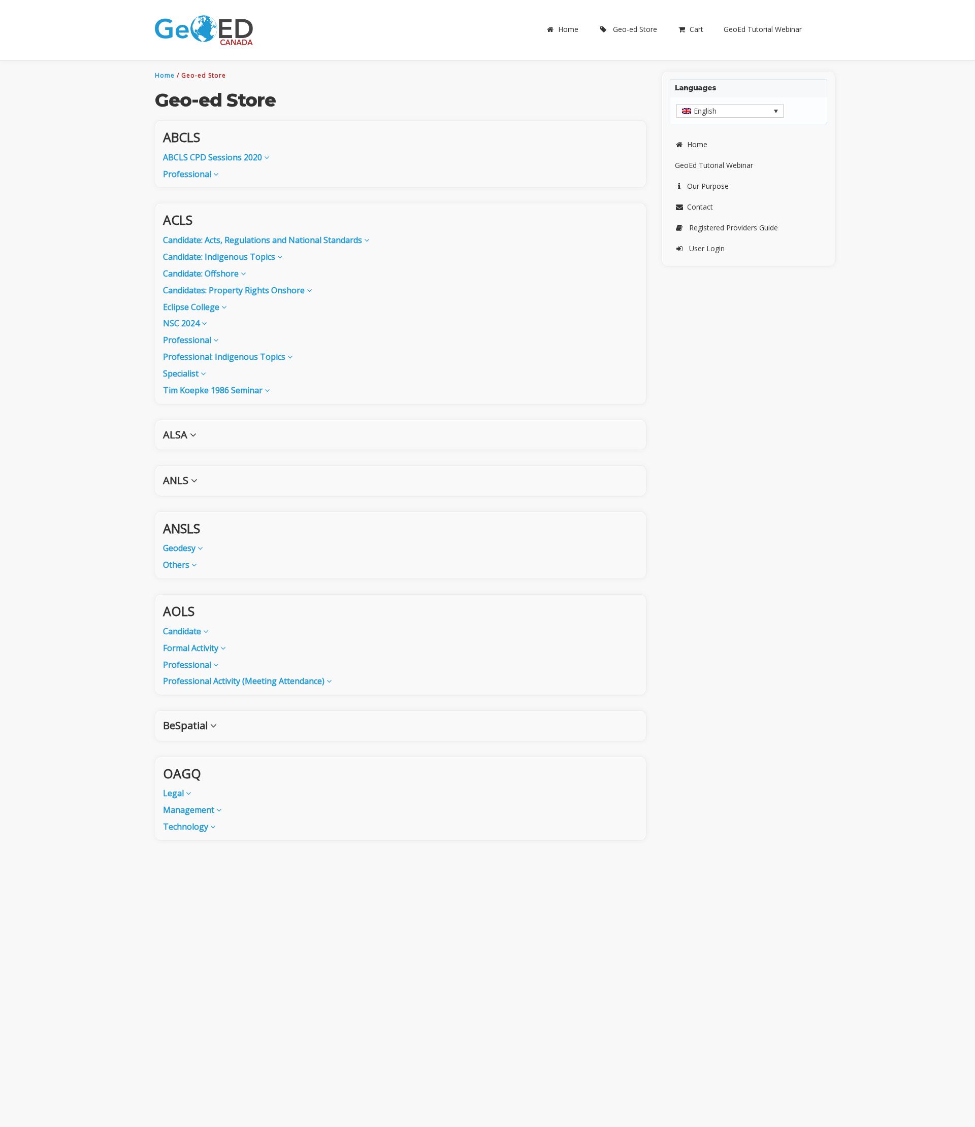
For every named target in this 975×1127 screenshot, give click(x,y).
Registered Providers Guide (733, 227)
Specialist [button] (182, 373)
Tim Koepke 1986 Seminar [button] (214, 390)
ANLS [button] (177, 480)
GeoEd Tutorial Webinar (763, 29)
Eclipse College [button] (192, 307)
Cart (696, 29)
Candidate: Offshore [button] (202, 273)
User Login (707, 248)
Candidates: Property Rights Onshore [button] (235, 290)
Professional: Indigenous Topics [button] (225, 356)
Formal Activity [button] (191, 648)
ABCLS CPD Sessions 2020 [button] (213, 157)
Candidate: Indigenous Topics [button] (220, 256)
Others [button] (177, 564)
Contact (700, 207)
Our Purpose (708, 186)
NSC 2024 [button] (182, 323)
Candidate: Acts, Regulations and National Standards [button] (263, 240)
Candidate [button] (183, 631)
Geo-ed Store (635, 29)
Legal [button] (174, 793)
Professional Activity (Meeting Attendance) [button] (245, 681)
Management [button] (189, 809)
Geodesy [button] (180, 548)
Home (568, 29)
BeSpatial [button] (186, 725)
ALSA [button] (176, 434)
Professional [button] (188, 174)
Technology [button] (186, 826)
